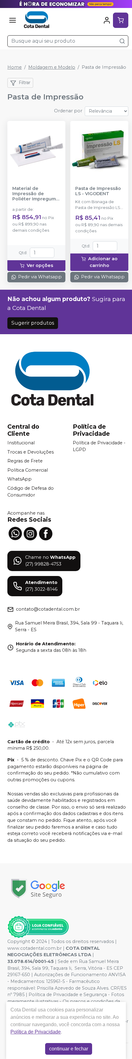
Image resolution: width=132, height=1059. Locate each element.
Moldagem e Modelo (51, 67)
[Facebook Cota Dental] (45, 533)
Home (14, 67)
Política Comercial (27, 470)
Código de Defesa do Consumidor (30, 491)
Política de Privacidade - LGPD (99, 446)
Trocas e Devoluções (30, 452)
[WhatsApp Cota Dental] (15, 533)
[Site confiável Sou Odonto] (38, 927)
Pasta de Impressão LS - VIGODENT (98, 191)
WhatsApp (19, 479)
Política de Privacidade (35, 1031)
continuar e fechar (68, 1048)
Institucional (21, 443)
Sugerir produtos (32, 323)
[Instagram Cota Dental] (30, 533)
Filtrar (24, 82)
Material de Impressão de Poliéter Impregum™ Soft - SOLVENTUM (36, 194)
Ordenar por (68, 111)
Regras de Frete (25, 461)
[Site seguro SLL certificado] (38, 888)
